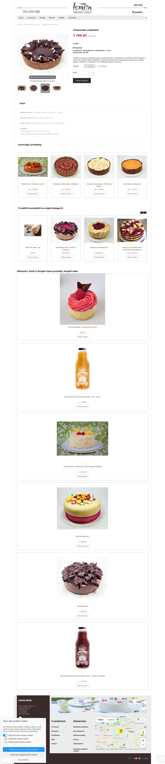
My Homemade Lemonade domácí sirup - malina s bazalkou (82, 676)
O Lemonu (55, 727)
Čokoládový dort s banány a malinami (66, 248)
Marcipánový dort (82, 536)
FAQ (52, 739)
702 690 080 (31, 11)
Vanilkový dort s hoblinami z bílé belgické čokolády (82, 466)
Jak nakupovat (78, 731)
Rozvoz (76, 739)
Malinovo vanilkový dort (99, 247)
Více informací (23, 760)
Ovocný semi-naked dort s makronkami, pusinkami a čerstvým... (132, 249)
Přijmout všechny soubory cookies (23, 749)
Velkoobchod (78, 744)
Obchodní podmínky (80, 727)
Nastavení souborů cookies (80, 750)
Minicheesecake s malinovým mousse (82, 327)
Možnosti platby (79, 735)
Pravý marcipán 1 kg (32, 247)
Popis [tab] (22, 103)
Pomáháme (55, 735)
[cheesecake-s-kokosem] (21, 88)
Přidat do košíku (82, 81)
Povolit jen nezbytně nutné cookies (23, 754)
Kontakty (54, 731)
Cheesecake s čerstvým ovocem (33, 184)
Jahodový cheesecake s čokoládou (66, 184)
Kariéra (54, 744)
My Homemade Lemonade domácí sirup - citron (82, 397)
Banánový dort (82, 606)
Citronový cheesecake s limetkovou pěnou (99, 185)
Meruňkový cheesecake (132, 184)
